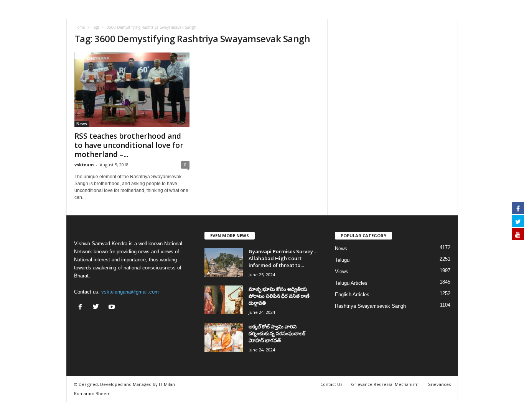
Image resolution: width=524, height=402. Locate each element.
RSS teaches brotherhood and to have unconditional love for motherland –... (128, 145)
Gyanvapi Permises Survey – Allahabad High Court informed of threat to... (283, 258)
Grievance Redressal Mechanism (385, 384)
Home (79, 27)
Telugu (342, 260)
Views (341, 271)
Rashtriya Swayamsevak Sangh (370, 306)
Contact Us (331, 384)
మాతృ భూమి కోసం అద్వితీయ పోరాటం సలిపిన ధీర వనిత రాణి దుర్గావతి (279, 296)
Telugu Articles (351, 283)
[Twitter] (97, 307)
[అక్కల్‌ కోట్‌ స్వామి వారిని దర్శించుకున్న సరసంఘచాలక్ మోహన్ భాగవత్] (223, 337)
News (81, 123)
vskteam (84, 164)
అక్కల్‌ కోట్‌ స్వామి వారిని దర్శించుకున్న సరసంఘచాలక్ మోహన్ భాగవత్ (277, 333)
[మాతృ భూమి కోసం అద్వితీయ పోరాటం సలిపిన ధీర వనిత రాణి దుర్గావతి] (223, 300)
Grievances (439, 384)
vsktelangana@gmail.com (130, 292)
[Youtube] (112, 307)
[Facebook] (82, 307)
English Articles (352, 294)
